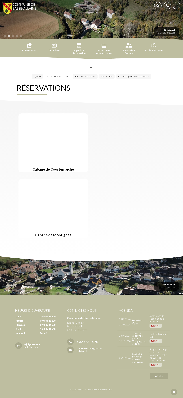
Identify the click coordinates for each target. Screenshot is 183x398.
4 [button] (16, 36)
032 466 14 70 (87, 342)
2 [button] (8, 36)
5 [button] (20, 36)
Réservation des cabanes (57, 76)
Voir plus (159, 376)
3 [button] (12, 36)
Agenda (37, 76)
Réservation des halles (85, 76)
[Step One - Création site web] (91, 395)
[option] (91, 20)
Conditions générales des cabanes (133, 76)
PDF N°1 (156, 326)
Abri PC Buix (107, 76)
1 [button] (4, 36)
